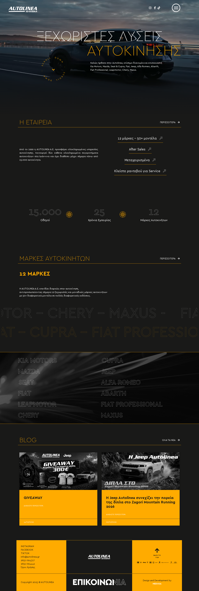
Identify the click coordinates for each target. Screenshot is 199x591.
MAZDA (29, 371)
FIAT (24, 393)
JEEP (108, 371)
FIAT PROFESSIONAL (131, 404)
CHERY (28, 415)
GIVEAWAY (33, 498)
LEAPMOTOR (37, 404)
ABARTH (113, 393)
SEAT (26, 382)
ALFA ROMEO (121, 382)
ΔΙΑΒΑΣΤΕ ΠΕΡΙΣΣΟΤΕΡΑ (33, 506)
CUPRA (112, 360)
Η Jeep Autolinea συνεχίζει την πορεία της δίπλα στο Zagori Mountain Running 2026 (140, 502)
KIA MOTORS (37, 360)
